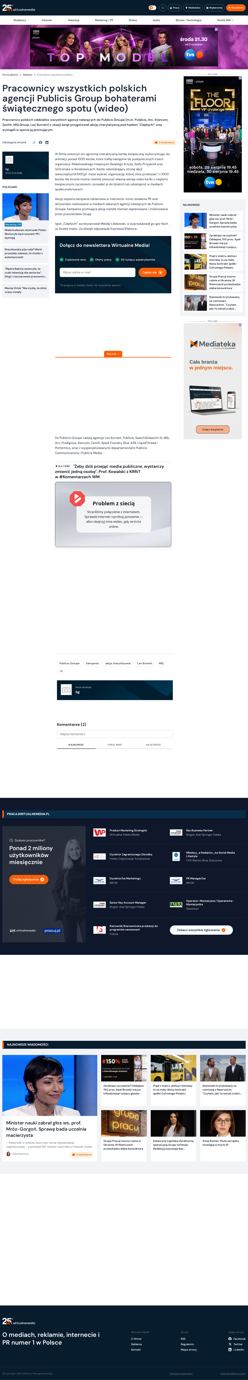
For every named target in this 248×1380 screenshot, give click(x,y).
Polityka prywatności (181, 1373)
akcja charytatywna (118, 663)
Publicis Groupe (69, 663)
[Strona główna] (18, 7)
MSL (161, 663)
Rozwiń (111, 353)
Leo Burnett (144, 663)
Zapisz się (149, 272)
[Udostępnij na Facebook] (42, 142)
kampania (92, 663)
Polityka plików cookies (233, 1373)
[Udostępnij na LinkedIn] (46, 142)
